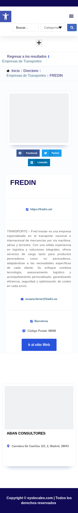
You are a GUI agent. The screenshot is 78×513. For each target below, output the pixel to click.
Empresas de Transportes (22, 61)
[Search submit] (72, 27)
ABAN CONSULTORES (26, 433)
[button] (5, 16)
